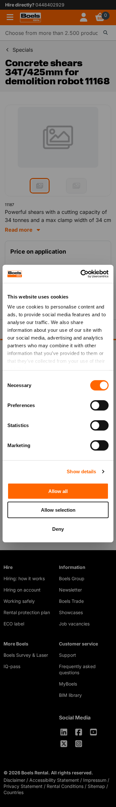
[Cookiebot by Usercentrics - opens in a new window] (82, 274)
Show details (81, 471)
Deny (58, 528)
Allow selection (58, 510)
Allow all (58, 491)
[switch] (99, 405)
